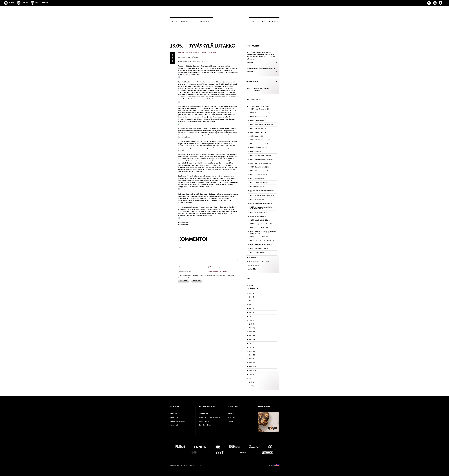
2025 (251, 293)
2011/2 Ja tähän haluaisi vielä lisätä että (262, 190)
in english (272, 466)
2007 (252, 363)
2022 (251, 305)
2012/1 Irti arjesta (255, 199)
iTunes (11, 3)
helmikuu (254, 288)
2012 (252, 343)
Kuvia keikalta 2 (183, 224)
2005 (252, 370)
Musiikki (254, 21)
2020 (252, 312)
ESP (234, 447)
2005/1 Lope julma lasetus (258, 109)
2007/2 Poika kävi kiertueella (259, 140)
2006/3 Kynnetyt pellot (257, 128)
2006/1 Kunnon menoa (208, 53)
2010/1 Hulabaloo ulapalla (258, 171)
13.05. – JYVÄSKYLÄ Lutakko (202, 45)
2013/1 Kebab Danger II (257, 212)
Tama (243, 452)
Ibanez (254, 447)
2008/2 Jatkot (254, 151)
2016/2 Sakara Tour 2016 (258, 248)
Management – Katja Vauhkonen (209, 417)
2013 (252, 339)
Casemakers (200, 447)
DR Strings (217, 447)
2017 (251, 324)
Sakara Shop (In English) (177, 421)
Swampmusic (174, 425)
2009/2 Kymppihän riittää (258, 167)
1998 (251, 382)
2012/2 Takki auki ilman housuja (260, 203)
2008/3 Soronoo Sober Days (259, 155)
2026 (251, 285)
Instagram (429, 3)
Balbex (180, 447)
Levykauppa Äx (41, 3)
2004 (252, 374)
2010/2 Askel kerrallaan (257, 175)
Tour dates (205, 21)
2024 (251, 297)
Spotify (25, 3)
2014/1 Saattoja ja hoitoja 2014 (259, 224)
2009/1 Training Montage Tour (259, 163)
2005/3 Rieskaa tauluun (257, 117)
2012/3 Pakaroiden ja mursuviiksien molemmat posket (261, 207)
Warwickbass (267, 452)
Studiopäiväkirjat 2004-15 (257, 261)
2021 (251, 308)
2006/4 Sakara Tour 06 (257, 132)
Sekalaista (252, 257)
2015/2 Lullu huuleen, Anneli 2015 (261, 241)
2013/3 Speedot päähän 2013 (259, 220)
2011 (252, 347)
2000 (252, 378)
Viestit (194, 21)
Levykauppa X (174, 413)
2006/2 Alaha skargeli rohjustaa (260, 124)
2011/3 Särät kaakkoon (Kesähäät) (260, 195)
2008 (252, 359)
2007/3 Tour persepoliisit (258, 144)
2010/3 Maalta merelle (257, 178)
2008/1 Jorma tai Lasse (257, 148)
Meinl (270, 447)
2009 (252, 355)
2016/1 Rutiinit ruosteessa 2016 (260, 244)
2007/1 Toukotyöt (255, 136)
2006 (252, 366)
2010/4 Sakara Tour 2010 (258, 182)
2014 (252, 336)
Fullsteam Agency (204, 413)
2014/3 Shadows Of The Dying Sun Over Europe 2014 (263, 232)
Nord (219, 452)
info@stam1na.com (196, 465)
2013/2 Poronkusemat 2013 (258, 216)
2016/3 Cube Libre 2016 (257, 252)
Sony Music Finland (205, 425)
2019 (251, 316)
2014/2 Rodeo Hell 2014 (257, 228)
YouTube (435, 3)
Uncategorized (252, 265)
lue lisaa (249, 62)
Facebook (440, 3)
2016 (252, 328)
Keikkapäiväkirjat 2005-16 (190, 53)
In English (273, 21)
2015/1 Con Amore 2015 (258, 237)
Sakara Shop (174, 417)
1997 (251, 386)
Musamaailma (194, 452)
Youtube (231, 421)
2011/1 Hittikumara (256, 186)
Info (263, 21)
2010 (252, 351)
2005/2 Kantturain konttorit (258, 113)
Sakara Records (204, 421)
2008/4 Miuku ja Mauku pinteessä (260, 159)
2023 (251, 301)
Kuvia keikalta (183, 222)
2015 (252, 332)
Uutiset (174, 21)
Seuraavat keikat (252, 82)
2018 (251, 320)
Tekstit (184, 21)
